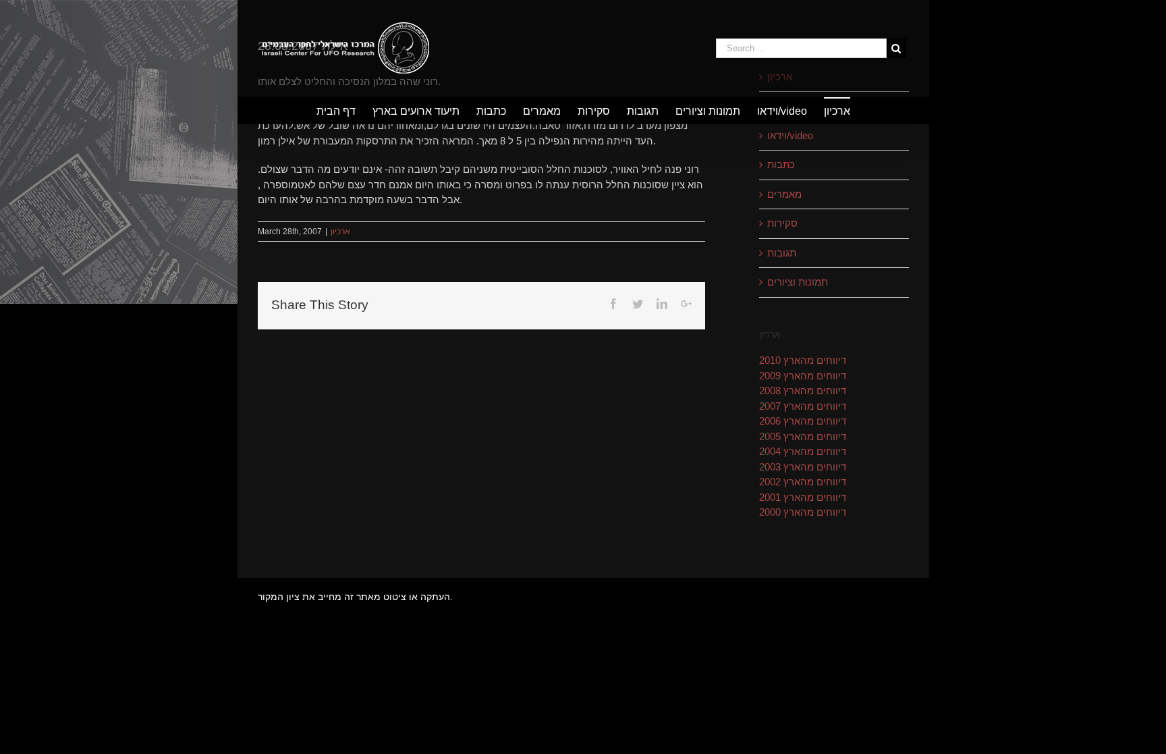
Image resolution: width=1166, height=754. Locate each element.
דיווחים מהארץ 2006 (802, 421)
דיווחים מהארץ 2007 (802, 406)
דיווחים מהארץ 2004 (802, 451)
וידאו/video (790, 135)
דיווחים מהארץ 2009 (802, 375)
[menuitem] (344, 110)
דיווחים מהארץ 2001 (802, 497)
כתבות (781, 164)
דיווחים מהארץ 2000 (802, 512)
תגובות (781, 253)
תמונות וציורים (797, 282)
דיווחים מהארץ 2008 (802, 390)
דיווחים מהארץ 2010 (802, 360)
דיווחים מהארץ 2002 (802, 481)
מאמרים (784, 194)
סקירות (782, 223)
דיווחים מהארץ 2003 (802, 467)
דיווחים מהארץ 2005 (802, 436)
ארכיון (340, 231)
